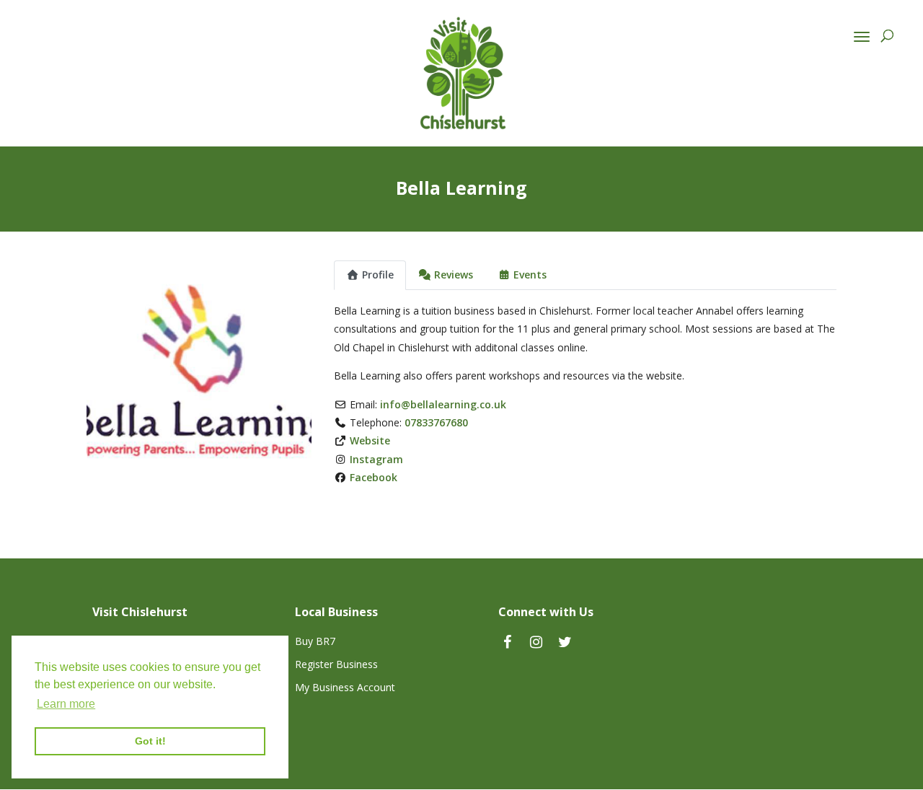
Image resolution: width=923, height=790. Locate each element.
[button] (103, 373)
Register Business (336, 664)
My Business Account (345, 687)
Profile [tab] (378, 274)
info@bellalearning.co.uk (443, 404)
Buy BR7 (315, 641)
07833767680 (436, 422)
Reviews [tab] (453, 274)
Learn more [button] (66, 704)
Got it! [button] (150, 741)
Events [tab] (530, 274)
